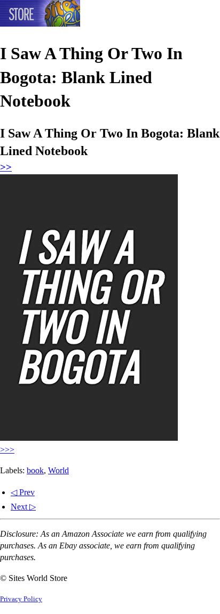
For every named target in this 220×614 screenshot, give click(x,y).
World (58, 470)
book (35, 470)
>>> (7, 449)
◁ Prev (23, 492)
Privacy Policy (21, 599)
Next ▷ (23, 506)
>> (6, 167)
